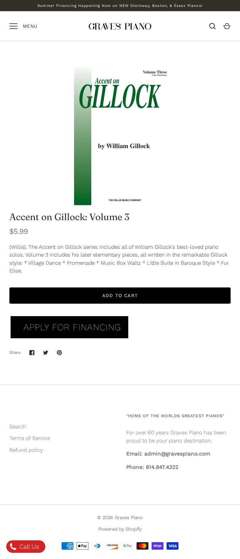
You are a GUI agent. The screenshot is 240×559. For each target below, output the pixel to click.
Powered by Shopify (120, 529)
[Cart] (227, 26)
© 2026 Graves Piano (120, 517)
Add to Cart (120, 295)
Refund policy (26, 450)
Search (17, 426)
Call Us (28, 546)
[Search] (212, 26)
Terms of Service (29, 438)
